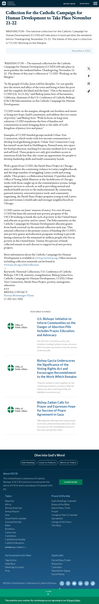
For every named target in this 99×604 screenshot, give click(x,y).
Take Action (10, 560)
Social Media (57, 574)
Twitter (88, 68)
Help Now (10, 563)
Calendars (56, 567)
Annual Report (12, 511)
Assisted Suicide (13, 521)
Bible (7, 525)
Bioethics (10, 528)
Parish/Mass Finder (61, 560)
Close (49, 591)
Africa (8, 504)
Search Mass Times (60, 507)
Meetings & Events (14, 567)
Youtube (74, 583)
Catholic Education (14, 542)
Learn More (70, 482)
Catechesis (10, 535)
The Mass (56, 525)
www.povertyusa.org (46, 258)
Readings (84, 4)
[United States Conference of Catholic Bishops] (9, 3)
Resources (56, 563)
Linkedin (80, 583)
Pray (7, 570)
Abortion (9, 500)
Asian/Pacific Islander (15, 518)
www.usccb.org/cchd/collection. (21, 265)
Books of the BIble (60, 504)
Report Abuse (69, 4)
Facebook (88, 76)
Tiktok (88, 91)
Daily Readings (28, 462)
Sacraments (57, 518)
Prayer (54, 511)
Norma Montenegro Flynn (19, 295)
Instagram (88, 83)
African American (13, 507)
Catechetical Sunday (15, 539)
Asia (7, 514)
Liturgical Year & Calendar (64, 514)
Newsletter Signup (60, 570)
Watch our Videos (68, 462)
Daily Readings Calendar (63, 500)
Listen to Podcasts (47, 462)
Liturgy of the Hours (61, 521)
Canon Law (10, 532)
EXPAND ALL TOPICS (14, 547)
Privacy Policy (73, 600)
